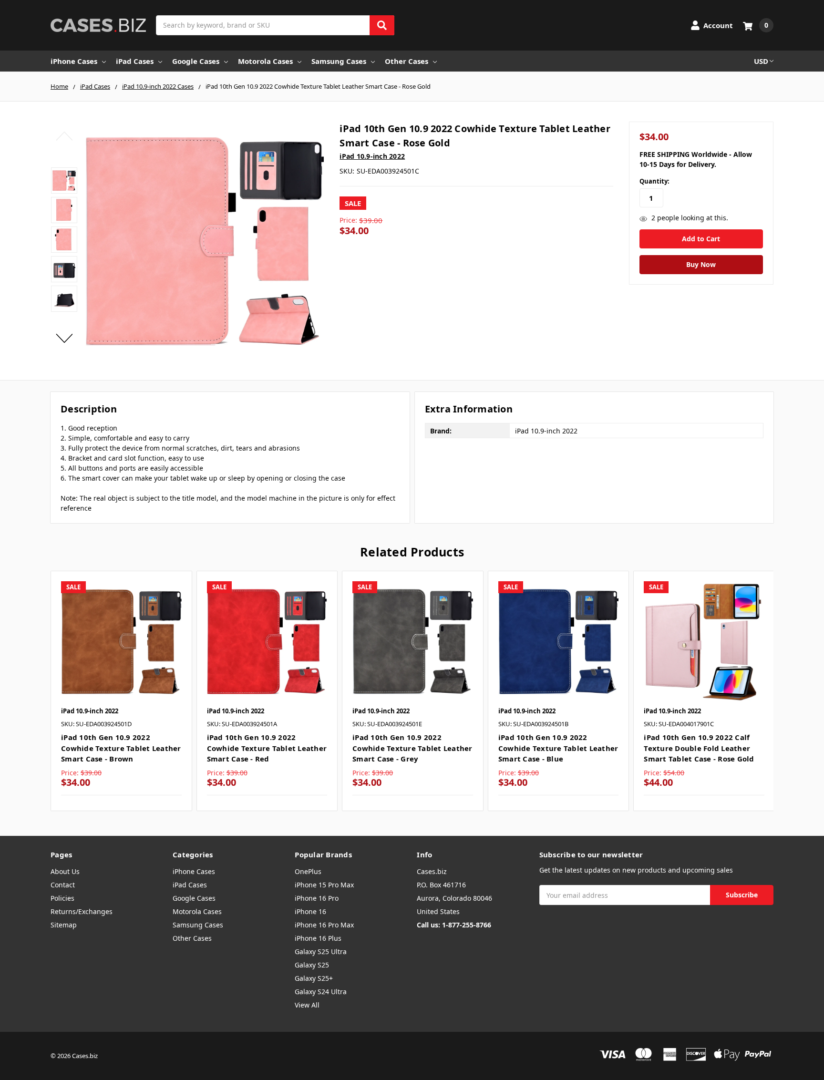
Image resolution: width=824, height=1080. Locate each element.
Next (64, 338)
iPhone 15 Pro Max (324, 884)
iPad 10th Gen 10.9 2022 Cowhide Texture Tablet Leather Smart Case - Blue (558, 747)
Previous (64, 135)
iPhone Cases (74, 61)
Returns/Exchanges (82, 911)
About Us (65, 871)
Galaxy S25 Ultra (321, 951)
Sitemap (64, 924)
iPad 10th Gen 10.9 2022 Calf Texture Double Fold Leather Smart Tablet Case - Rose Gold (699, 747)
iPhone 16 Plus (318, 938)
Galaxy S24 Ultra (321, 991)
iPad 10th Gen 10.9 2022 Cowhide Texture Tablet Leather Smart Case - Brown (121, 747)
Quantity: (654, 181)
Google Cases (195, 61)
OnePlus (308, 871)
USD (761, 61)
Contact (63, 884)
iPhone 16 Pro (317, 898)
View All (307, 1004)
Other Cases (406, 61)
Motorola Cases (265, 61)
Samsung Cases (338, 61)
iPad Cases (135, 61)
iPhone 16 (310, 911)
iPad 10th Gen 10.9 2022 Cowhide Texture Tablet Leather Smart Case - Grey (412, 747)
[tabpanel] (121, 691)
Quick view (121, 641)
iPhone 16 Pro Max (324, 924)
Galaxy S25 (312, 964)
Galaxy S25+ (314, 978)
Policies (62, 898)
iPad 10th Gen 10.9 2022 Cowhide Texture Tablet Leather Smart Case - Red (267, 747)
